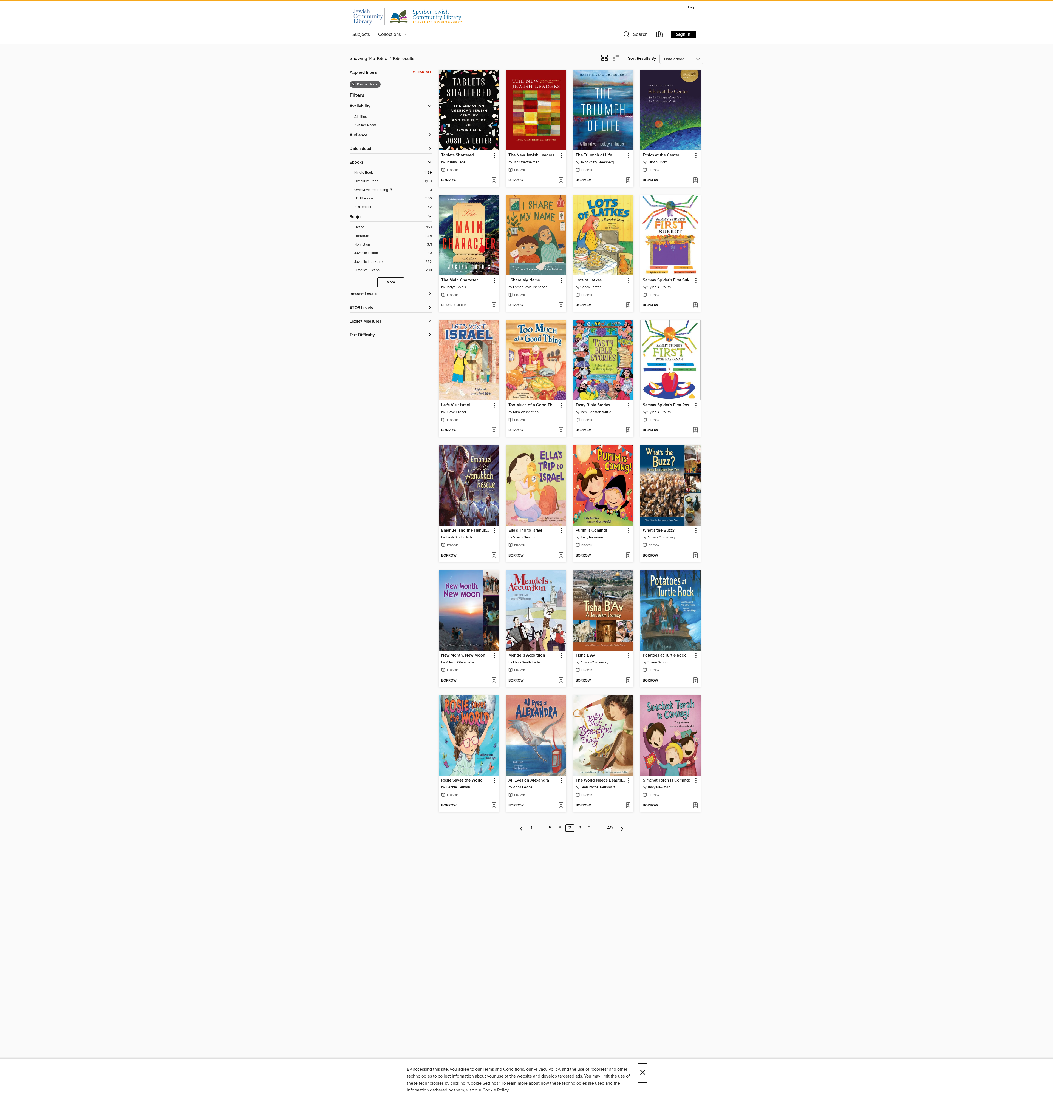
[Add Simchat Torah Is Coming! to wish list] (695, 805)
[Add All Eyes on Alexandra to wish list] (560, 805)
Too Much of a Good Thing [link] (533, 405)
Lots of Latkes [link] (589, 280)
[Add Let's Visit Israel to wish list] (493, 430)
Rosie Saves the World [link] (462, 780)
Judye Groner (456, 412)
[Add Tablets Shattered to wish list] (493, 180)
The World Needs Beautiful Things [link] (601, 780)
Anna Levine (522, 787)
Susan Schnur (658, 662)
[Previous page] (521, 828)
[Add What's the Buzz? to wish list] (695, 555)
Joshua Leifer (456, 162)
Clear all (422, 72)
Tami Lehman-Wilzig (595, 412)
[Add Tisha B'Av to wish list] (628, 680)
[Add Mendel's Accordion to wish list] (560, 680)
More (391, 282)
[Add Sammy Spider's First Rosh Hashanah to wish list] (695, 430)
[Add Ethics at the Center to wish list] (695, 180)
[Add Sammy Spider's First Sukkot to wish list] (695, 305)
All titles (360, 117)
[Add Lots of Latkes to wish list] (628, 305)
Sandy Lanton (590, 287)
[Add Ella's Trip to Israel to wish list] (560, 555)
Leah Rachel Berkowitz (597, 787)
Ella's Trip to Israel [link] (525, 530)
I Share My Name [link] (524, 280)
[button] (635, 35)
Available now (365, 125)
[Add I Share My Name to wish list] (560, 305)
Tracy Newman (591, 537)
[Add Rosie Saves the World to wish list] (493, 805)
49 (610, 828)
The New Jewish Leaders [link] (531, 155)
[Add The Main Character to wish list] (493, 305)
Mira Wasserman (526, 412)
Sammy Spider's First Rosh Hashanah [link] (668, 405)
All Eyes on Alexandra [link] (528, 780)
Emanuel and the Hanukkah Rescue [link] (466, 530)
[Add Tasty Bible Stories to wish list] (628, 430)
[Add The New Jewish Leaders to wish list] (560, 180)
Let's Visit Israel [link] (455, 405)
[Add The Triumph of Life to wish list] (628, 180)
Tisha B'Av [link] (585, 655)
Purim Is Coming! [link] (591, 530)
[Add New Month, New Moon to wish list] (493, 680)
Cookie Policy (495, 1090)
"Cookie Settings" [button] (482, 1083)
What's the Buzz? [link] (659, 530)
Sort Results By (642, 58)
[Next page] (622, 828)
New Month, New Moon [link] (463, 655)
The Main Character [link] (459, 280)
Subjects (361, 35)
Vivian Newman (525, 537)
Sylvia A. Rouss (659, 287)
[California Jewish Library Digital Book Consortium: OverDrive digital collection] (407, 16)
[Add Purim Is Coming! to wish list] (628, 555)
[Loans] (660, 35)
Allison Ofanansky (661, 537)
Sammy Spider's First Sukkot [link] (668, 280)
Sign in (683, 35)
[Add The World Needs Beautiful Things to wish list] (628, 805)
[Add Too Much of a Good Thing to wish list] (560, 430)
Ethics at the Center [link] (661, 155)
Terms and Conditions (503, 1069)
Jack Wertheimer (526, 162)
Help (691, 7)
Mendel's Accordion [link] (526, 655)
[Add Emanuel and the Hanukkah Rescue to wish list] (493, 555)
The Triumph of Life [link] (594, 155)
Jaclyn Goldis (456, 287)
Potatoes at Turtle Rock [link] (664, 655)
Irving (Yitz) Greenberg (597, 162)
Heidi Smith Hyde (459, 537)
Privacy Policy (547, 1069)
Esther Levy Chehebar (530, 287)
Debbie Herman (458, 787)
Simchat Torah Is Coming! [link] (666, 780)
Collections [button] (390, 35)
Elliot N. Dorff (657, 162)
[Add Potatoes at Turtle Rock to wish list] (695, 680)
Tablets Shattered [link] (457, 155)
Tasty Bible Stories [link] (593, 405)
